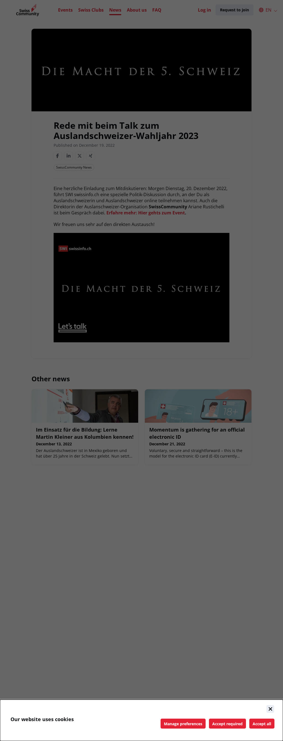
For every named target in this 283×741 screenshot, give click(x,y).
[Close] (270, 709)
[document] (141, 720)
